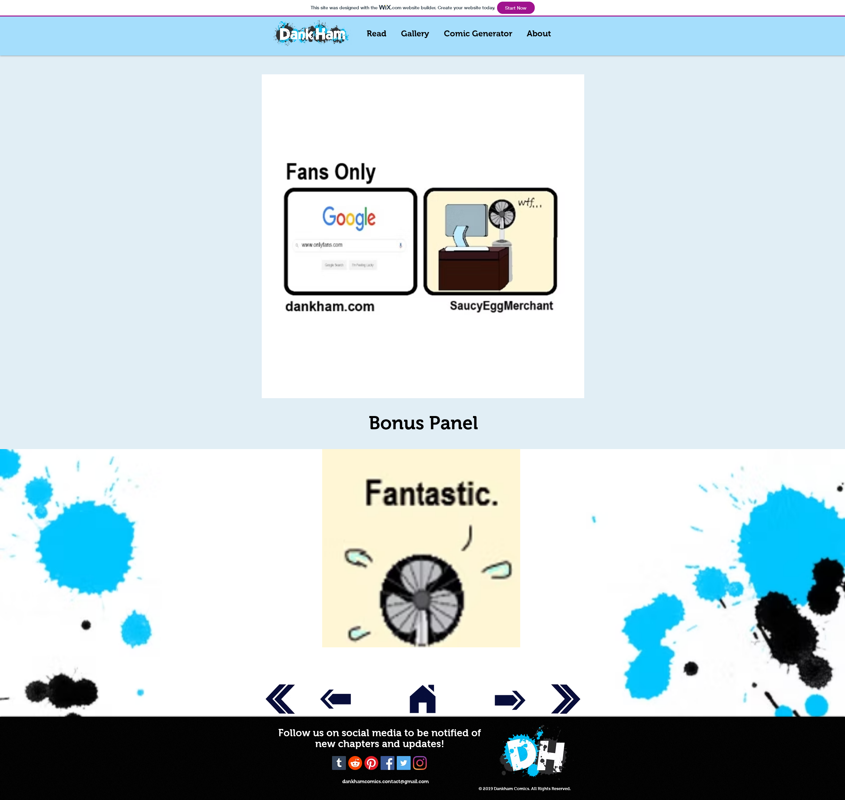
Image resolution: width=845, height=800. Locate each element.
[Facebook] (387, 763)
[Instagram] (420, 763)
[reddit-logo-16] (355, 763)
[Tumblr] (339, 763)
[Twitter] (404, 763)
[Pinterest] (371, 763)
